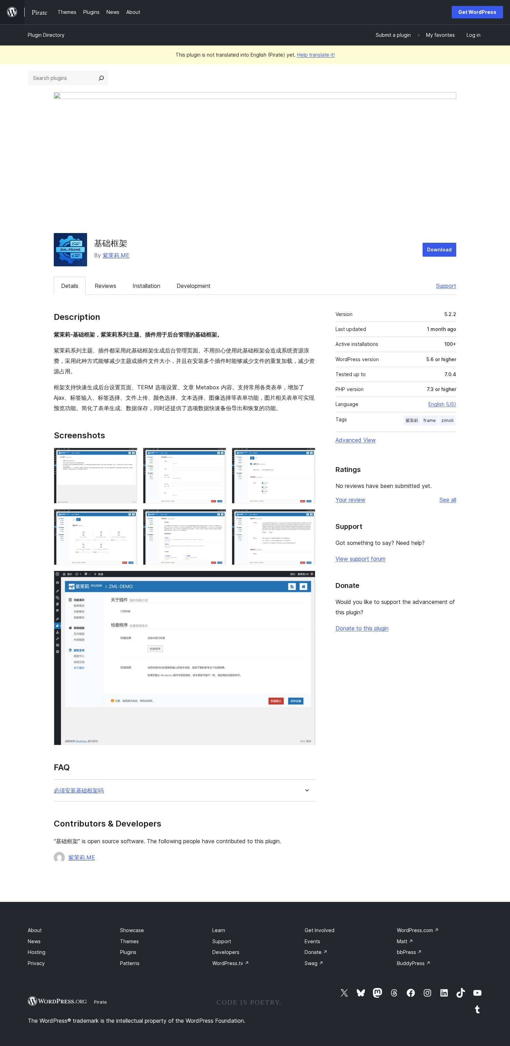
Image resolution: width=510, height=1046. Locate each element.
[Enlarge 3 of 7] (306, 457)
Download (439, 249)
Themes (129, 941)
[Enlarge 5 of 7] (216, 518)
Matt (405, 941)
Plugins (128, 952)
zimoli (447, 420)
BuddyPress (414, 963)
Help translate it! (316, 55)
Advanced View (355, 440)
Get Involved (319, 930)
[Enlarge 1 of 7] (128, 457)
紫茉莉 (412, 420)
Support (446, 285)
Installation (146, 285)
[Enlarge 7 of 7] (306, 579)
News (34, 941)
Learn (218, 930)
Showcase (132, 930)
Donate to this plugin (362, 628)
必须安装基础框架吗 (79, 790)
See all (448, 499)
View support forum (360, 558)
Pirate (100, 1002)
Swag (314, 963)
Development (194, 285)
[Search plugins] (101, 78)
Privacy (36, 963)
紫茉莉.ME (116, 255)
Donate (316, 952)
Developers (225, 952)
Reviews (105, 285)
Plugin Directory (46, 35)
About (35, 930)
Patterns (129, 963)
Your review (350, 499)
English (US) (442, 404)
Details (69, 285)
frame (430, 420)
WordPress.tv (230, 963)
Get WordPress (477, 12)
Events (312, 941)
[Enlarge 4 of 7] (128, 518)
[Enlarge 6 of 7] (306, 518)
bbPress (409, 952)
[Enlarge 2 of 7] (216, 457)
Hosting (36, 952)
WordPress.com (418, 930)
